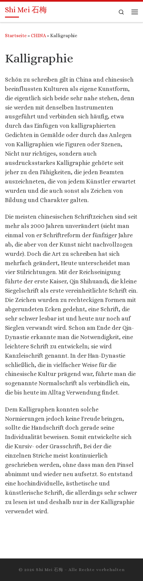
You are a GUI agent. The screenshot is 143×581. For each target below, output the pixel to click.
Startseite (16, 35)
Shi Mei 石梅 (49, 569)
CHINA (38, 35)
